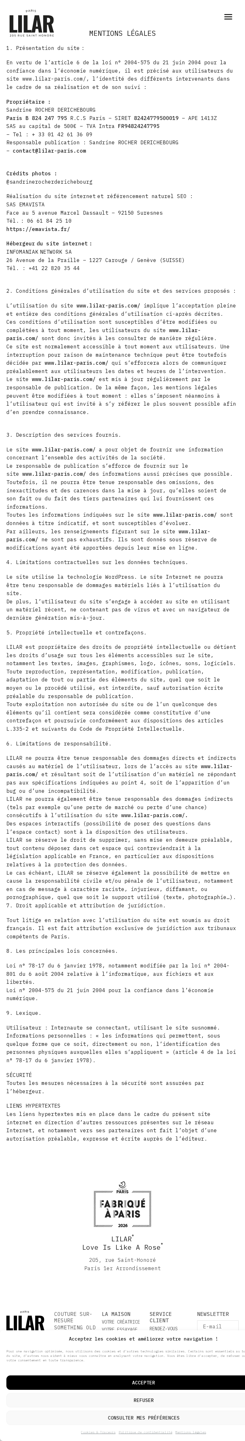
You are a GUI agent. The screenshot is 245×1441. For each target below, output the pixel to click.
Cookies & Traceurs (98, 1432)
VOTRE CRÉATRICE (121, 1322)
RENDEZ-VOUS (164, 1329)
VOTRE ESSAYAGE (119, 1330)
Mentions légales (190, 1432)
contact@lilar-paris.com (49, 150)
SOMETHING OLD (75, 1327)
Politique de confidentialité (145, 1432)
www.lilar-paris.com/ (108, 305)
